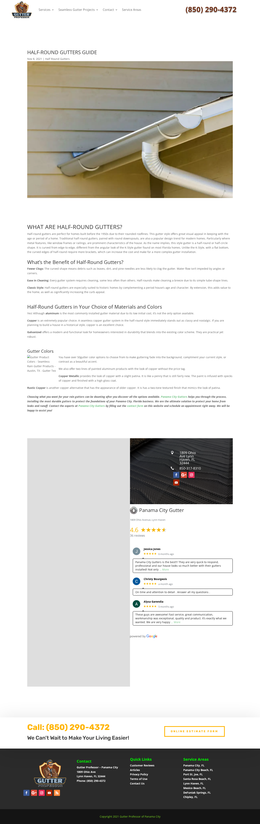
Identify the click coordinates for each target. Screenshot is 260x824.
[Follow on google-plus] (184, 475)
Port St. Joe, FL (193, 774)
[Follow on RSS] (57, 793)
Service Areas (131, 10)
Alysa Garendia (153, 601)
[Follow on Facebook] (176, 475)
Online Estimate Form (194, 731)
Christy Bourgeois (155, 579)
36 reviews (137, 535)
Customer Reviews (142, 765)
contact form (135, 406)
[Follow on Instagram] (191, 475)
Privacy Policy (139, 774)
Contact (108, 10)
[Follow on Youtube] (176, 482)
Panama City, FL (193, 765)
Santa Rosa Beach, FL (197, 779)
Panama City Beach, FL (198, 770)
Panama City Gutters (174, 397)
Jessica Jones (152, 549)
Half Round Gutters (57, 59)
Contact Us (137, 783)
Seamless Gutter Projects (76, 10)
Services (44, 10)
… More (164, 569)
